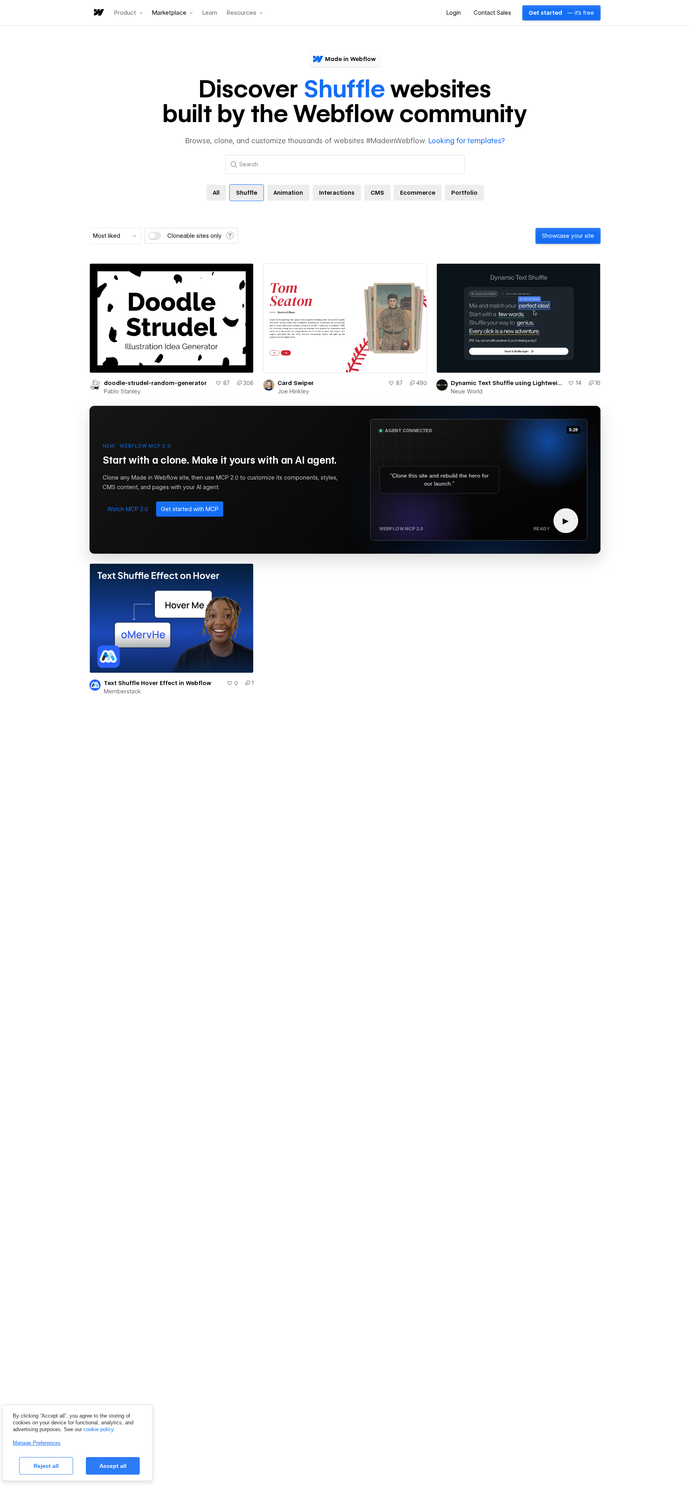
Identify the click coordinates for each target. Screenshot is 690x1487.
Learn (209, 13)
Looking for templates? (466, 140)
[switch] (154, 236)
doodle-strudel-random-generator (155, 383)
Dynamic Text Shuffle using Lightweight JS (508, 383)
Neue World (466, 391)
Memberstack (122, 691)
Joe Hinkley (293, 391)
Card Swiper (296, 383)
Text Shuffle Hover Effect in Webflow (157, 683)
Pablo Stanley (122, 391)
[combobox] (115, 235)
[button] (128, 13)
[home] (98, 13)
